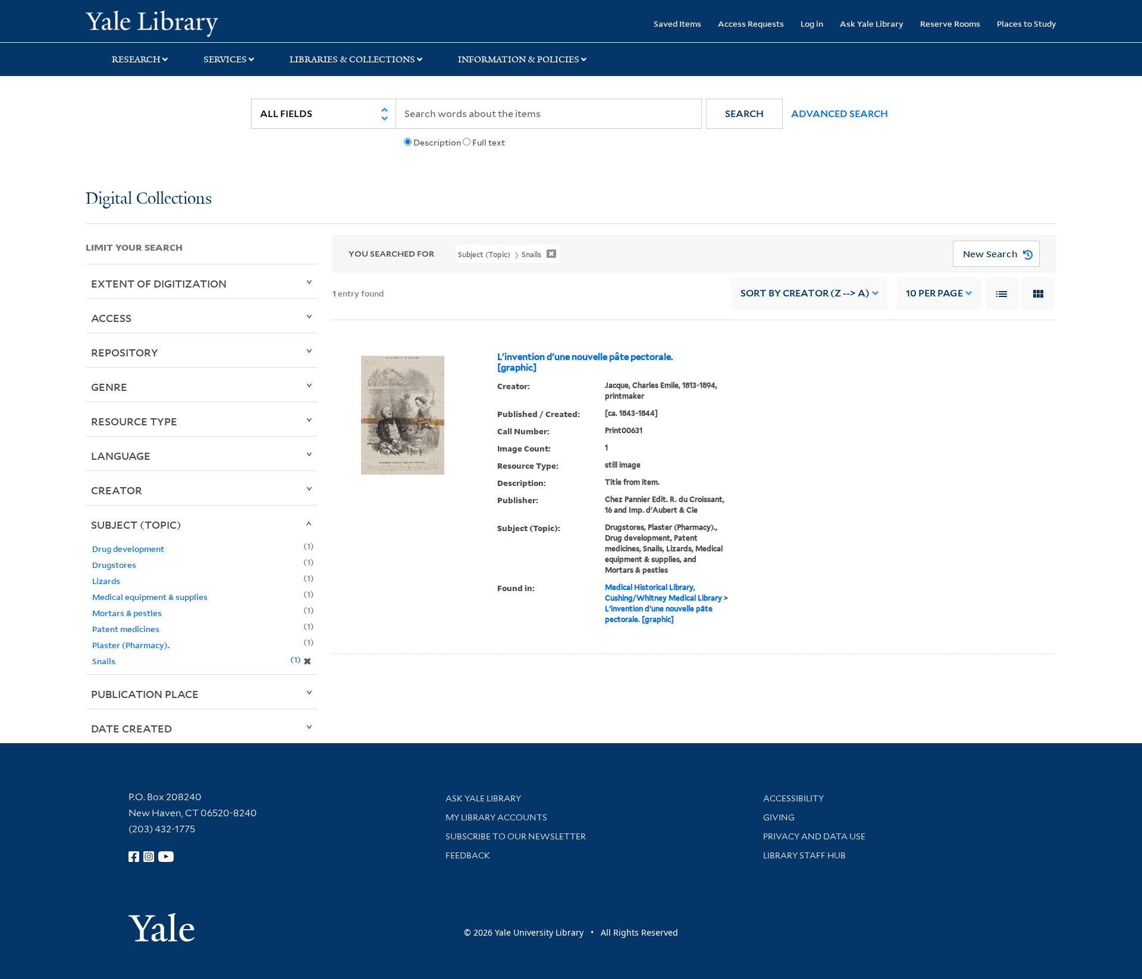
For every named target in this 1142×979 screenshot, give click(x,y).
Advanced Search (839, 113)
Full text (488, 142)
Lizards (106, 580)
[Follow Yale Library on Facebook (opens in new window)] (133, 856)
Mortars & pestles (127, 612)
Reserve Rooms (950, 23)
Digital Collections (149, 199)
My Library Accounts (496, 817)
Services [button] (225, 59)
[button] (744, 114)
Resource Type (134, 421)
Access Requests (751, 23)
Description (437, 142)
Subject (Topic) (136, 524)
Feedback (467, 855)
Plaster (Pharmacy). (131, 644)
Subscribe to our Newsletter (515, 836)
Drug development (128, 548)
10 (934, 293)
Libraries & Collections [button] (352, 59)
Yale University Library (158, 22)
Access (111, 318)
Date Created (131, 728)
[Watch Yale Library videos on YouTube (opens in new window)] (166, 856)
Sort (805, 293)
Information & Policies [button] (518, 59)
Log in (812, 23)
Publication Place (145, 694)
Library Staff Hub (804, 855)
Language (120, 456)
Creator (116, 490)
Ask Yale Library (871, 23)
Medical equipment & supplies (150, 596)
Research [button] (136, 59)
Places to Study (1026, 23)
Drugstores (114, 564)
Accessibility (793, 798)
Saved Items (677, 23)
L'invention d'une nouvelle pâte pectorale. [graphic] (585, 362)
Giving (779, 817)
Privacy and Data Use (814, 836)
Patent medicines (125, 628)
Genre (109, 387)
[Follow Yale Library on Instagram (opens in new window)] (148, 856)
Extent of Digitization (159, 283)
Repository (124, 352)
